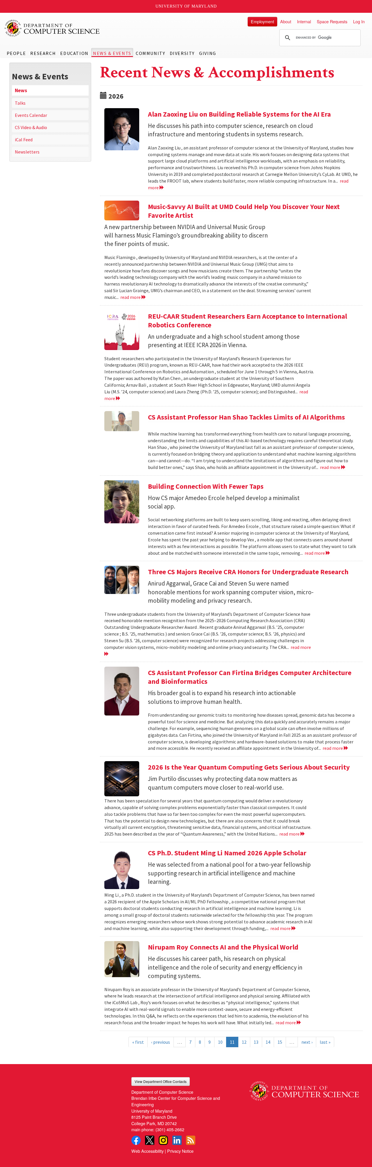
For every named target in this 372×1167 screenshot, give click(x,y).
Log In (359, 21)
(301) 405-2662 (169, 1129)
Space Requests (332, 21)
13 (256, 1042)
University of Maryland (186, 6)
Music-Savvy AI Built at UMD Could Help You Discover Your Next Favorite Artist (244, 211)
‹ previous (160, 1042)
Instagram (163, 1140)
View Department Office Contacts (161, 1081)
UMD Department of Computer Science (52, 28)
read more (131, 297)
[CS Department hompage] (304, 1089)
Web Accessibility (147, 1151)
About (285, 21)
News (21, 90)
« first (138, 1042)
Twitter (149, 1140)
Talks (20, 103)
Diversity (182, 53)
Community (150, 53)
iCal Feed (24, 139)
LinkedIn (177, 1140)
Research (43, 53)
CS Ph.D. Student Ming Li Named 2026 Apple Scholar (227, 852)
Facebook (136, 1140)
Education (74, 53)
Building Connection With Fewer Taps (206, 486)
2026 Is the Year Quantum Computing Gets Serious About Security (249, 767)
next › (306, 1042)
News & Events (112, 53)
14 (268, 1042)
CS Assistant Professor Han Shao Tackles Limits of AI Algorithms (246, 417)
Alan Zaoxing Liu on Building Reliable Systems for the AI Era (239, 114)
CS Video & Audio (31, 127)
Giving (207, 53)
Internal (304, 21)
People (16, 53)
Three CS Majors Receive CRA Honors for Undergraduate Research (248, 571)
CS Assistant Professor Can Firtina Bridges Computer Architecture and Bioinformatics (249, 677)
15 (280, 1042)
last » (325, 1042)
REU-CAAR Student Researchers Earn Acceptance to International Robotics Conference (247, 320)
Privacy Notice (180, 1151)
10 (220, 1042)
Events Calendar (31, 115)
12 (244, 1042)
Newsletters (27, 152)
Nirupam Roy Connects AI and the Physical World (223, 947)
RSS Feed (190, 1140)
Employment (262, 21)
